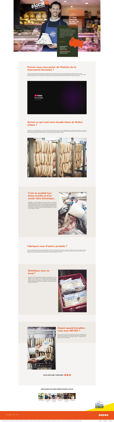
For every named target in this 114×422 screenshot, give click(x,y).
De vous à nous (78, 1)
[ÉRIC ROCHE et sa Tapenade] (73, 393)
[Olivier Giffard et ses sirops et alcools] (48, 393)
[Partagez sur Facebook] (65, 375)
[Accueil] (40, 8)
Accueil (54, 1)
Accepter (100, 420)
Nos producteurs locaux (69, 1)
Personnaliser (105, 420)
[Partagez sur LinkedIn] (68, 375)
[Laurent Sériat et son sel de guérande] (54, 393)
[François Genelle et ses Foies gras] (41, 393)
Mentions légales (9, 414)
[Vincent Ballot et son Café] (60, 393)
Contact (14, 414)
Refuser (110, 420)
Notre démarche (60, 1)
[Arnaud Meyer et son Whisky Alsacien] (66, 393)
